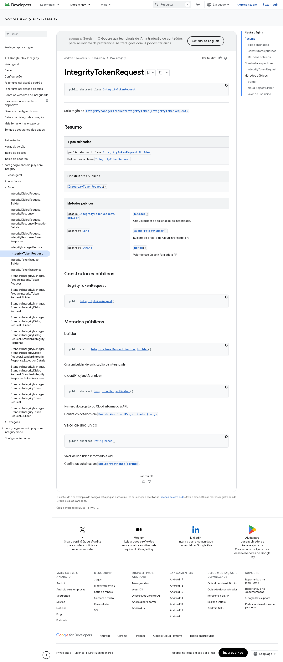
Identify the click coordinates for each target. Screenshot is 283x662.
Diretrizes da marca (100, 652)
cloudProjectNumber (149, 231)
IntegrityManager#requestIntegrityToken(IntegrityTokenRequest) (137, 111)
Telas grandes (140, 583)
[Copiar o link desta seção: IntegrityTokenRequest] (110, 286)
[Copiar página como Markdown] (160, 72)
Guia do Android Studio (222, 583)
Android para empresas (70, 589)
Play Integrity (45, 19)
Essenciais (47, 4)
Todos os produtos (202, 636)
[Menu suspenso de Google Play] (91, 4)
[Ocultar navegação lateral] (46, 655)
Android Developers (75, 58)
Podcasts (61, 620)
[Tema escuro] (226, 85)
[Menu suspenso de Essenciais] (60, 4)
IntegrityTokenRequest (119, 89)
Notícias (61, 608)
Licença (80, 652)
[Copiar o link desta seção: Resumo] (86, 127)
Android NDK (216, 608)
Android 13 (176, 604)
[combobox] (172, 4)
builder (139, 214)
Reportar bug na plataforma (255, 581)
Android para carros (144, 602)
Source (60, 602)
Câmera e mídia (104, 598)
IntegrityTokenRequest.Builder (126, 152)
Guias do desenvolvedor (222, 589)
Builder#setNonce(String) (118, 464)
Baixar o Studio (217, 602)
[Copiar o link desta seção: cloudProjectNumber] (106, 376)
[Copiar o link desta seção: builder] (80, 334)
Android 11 (176, 616)
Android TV (139, 608)
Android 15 (176, 592)
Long (85, 231)
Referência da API (218, 595)
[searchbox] (26, 34)
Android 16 (176, 585)
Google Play (78, 4)
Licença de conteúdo (172, 497)
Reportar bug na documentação (255, 590)
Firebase (140, 636)
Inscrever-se (233, 653)
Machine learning (104, 585)
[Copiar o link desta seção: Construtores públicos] (118, 274)
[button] (25, 167)
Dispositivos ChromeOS (146, 595)
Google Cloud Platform (167, 636)
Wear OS (137, 589)
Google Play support (257, 598)
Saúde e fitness (103, 592)
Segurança (63, 595)
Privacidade (101, 604)
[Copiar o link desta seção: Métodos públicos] (108, 322)
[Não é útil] (226, 58)
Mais (104, 4)
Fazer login (270, 4)
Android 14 (176, 598)
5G (96, 610)
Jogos (97, 579)
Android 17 (176, 579)
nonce (138, 248)
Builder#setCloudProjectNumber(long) (127, 414)
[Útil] (220, 58)
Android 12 (176, 610)
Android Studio (247, 4)
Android (61, 583)
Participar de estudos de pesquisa (260, 605)
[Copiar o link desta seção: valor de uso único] (101, 425)
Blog (59, 614)
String (87, 248)
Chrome (122, 636)
